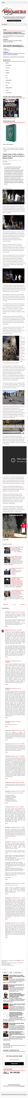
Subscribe (14, 1063)
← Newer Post (5, 604)
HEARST (7, 72)
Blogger (25, 1094)
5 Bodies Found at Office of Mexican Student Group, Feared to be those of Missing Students (13, 156)
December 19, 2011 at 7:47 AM (18, 791)
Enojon (7, 70)
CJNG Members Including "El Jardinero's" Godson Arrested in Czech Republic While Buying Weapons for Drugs (16, 1014)
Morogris (8, 82)
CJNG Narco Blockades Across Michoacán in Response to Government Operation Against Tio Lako (17, 1033)
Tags (11, 972)
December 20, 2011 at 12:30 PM (18, 898)
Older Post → (23, 604)
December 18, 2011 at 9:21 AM (18, 612)
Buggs (7, 62)
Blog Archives (18, 972)
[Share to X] (6, 539)
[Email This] (3, 539)
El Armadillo (8, 65)
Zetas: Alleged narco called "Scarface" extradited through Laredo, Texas (17, 591)
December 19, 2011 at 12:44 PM (16, 807)
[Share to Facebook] (7, 539)
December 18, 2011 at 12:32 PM (18, 730)
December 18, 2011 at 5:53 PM (17, 756)
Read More (19, 551)
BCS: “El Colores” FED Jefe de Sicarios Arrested (17, 548)
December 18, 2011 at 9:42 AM (14, 630)
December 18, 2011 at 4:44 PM (17, 743)
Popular (5, 972)
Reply (6, 626)
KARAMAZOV (9, 80)
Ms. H (7, 85)
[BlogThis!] (5, 539)
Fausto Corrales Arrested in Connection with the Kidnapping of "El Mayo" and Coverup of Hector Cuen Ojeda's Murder (17, 995)
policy (7, 57)
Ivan (6, 77)
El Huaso (8, 67)
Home (4, 148)
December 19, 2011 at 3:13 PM (17, 842)
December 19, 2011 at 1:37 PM (17, 827)
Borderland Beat (13, 1094)
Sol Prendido (8, 92)
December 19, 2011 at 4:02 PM (17, 883)
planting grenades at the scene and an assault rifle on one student (14, 489)
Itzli (6, 75)
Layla (6, 630)
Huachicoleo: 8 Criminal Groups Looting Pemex (16, 557)
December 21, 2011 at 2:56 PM (17, 923)
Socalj (7, 90)
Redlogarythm (9, 87)
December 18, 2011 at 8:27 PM (17, 782)
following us (21, 1086)
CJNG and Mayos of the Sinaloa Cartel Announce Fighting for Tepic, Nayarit (17, 976)
